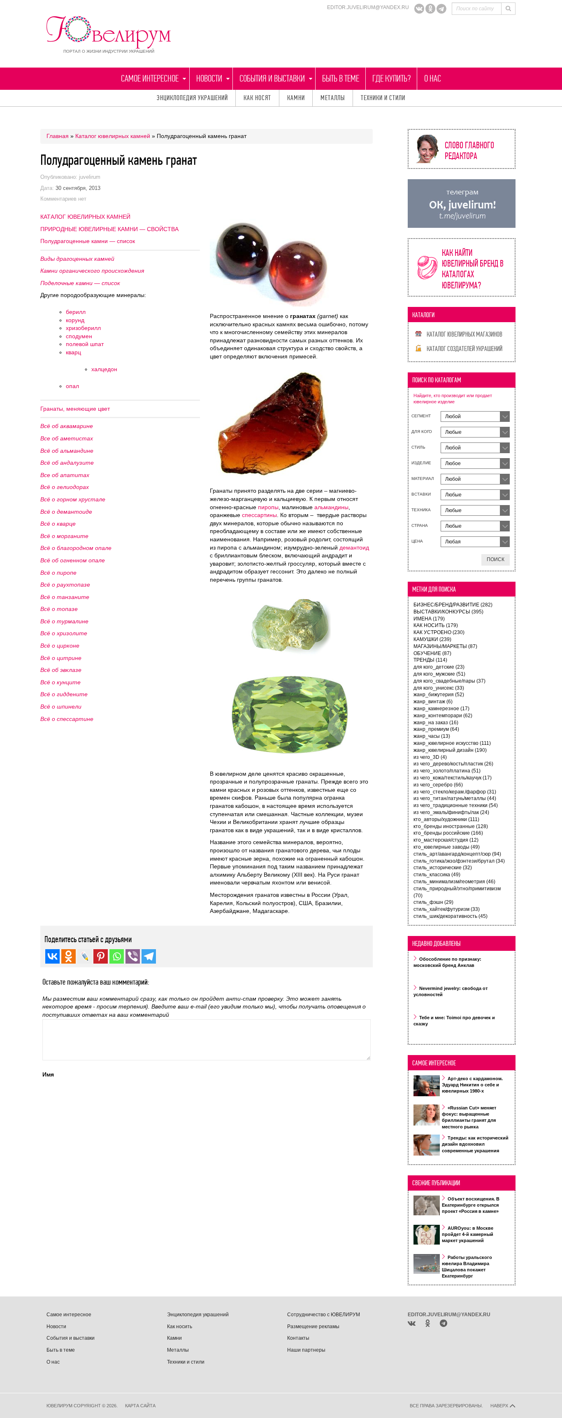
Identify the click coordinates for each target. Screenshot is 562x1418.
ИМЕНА (429, 619)
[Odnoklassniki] (430, 9)
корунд (75, 320)
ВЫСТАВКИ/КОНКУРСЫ (448, 612)
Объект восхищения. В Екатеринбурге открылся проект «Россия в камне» (470, 1205)
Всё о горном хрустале (72, 499)
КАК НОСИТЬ (435, 625)
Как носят (257, 98)
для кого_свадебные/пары (449, 681)
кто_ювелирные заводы (446, 847)
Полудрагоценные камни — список (87, 241)
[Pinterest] (100, 956)
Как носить (179, 1326)
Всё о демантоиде (66, 511)
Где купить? (391, 78)
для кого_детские (438, 667)
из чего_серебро (438, 785)
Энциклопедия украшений (192, 98)
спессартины (259, 515)
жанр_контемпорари (442, 715)
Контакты (298, 1338)
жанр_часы (431, 736)
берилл (76, 312)
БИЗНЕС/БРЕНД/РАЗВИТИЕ (452, 605)
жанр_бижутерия (438, 694)
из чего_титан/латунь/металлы (454, 798)
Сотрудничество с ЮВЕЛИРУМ (323, 1314)
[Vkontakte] (52, 956)
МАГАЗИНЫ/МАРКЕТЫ (445, 646)
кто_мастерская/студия (445, 840)
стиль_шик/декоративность (450, 916)
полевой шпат (85, 344)
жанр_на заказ (435, 722)
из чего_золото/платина (447, 771)
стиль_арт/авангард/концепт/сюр (457, 854)
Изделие (421, 463)
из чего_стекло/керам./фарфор (454, 792)
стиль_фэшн (433, 902)
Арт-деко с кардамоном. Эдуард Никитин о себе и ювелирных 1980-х (472, 1085)
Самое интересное (150, 78)
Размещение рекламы (313, 1326)
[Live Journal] (84, 956)
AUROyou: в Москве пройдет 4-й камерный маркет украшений (467, 1234)
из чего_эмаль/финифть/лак (451, 812)
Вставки (421, 494)
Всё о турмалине (64, 621)
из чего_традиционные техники (455, 805)
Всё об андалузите (67, 462)
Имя (48, 1074)
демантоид (354, 547)
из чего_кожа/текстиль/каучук (452, 778)
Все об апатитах (64, 475)
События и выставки (272, 78)
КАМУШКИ (432, 639)
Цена (417, 541)
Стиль (418, 447)
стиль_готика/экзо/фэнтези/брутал (459, 861)
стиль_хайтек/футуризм (446, 909)
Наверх (499, 1405)
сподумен (79, 336)
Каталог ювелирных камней (112, 136)
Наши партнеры (306, 1350)
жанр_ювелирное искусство (452, 743)
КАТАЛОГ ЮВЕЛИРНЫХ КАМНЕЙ (85, 216)
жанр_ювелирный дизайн (450, 750)
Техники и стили (383, 98)
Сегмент (421, 416)
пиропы (268, 507)
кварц (73, 352)
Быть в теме (340, 78)
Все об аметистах (66, 438)
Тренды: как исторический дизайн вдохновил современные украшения (475, 1144)
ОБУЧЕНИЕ (432, 653)
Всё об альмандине (66, 450)
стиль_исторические (442, 867)
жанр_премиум (436, 729)
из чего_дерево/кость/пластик (453, 764)
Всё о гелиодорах (64, 487)
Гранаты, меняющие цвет (75, 408)
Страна (419, 525)
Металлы (332, 98)
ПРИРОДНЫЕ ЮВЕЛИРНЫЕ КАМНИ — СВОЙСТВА (109, 229)
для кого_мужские (439, 674)
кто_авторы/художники (446, 819)
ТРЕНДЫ (430, 660)
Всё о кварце (58, 523)
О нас (432, 78)
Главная (57, 136)
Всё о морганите (64, 536)
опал (72, 386)
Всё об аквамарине (66, 426)
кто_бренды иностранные (450, 826)
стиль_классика (436, 874)
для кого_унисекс (438, 688)
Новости (209, 78)
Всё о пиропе (58, 572)
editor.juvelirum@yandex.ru (368, 7)
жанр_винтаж (433, 701)
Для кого (421, 431)
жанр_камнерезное (441, 708)
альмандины (331, 507)
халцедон (104, 369)
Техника (421, 510)
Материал (422, 478)
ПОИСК (495, 559)
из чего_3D (430, 757)
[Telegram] (441, 9)
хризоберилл (83, 328)
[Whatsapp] (116, 956)
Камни (296, 98)
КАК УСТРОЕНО (438, 632)
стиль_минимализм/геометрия (454, 881)
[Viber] (132, 956)
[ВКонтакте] (419, 9)
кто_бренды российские (448, 833)
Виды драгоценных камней (77, 258)
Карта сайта (140, 1405)
